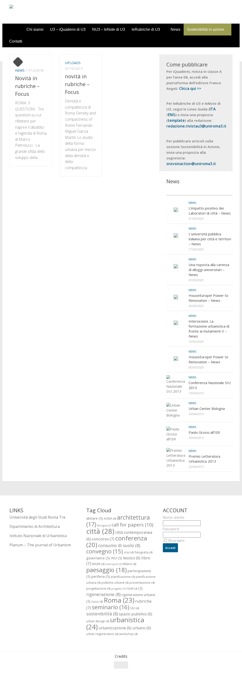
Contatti (15, 41)
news (20, 70)
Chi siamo (34, 29)
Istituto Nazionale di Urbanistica (38, 535)
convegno (104, 551)
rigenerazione (103, 594)
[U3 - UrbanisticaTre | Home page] (36, 12)
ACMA (110, 518)
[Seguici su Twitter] (212, 674)
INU (116, 558)
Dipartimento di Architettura (34, 526)
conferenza (116, 541)
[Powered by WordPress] (28, 678)
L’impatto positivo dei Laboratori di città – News (210, 210)
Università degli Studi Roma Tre (37, 517)
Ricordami (176, 540)
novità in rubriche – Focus (77, 84)
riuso (97, 601)
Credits (121, 656)
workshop (128, 634)
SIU (134, 608)
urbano (141, 628)
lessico (131, 558)
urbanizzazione (115, 628)
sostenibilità (102, 614)
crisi (129, 552)
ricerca (135, 588)
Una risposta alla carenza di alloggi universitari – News (209, 269)
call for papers (132, 524)
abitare (94, 518)
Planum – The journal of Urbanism (40, 545)
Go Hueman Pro (67, 678)
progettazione (98, 588)
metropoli (113, 564)
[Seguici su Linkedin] (229, 674)
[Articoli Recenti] (182, 190)
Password (171, 528)
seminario (110, 607)
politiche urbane (115, 582)
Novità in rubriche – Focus (27, 85)
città (100, 531)
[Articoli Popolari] (216, 190)
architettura (118, 520)
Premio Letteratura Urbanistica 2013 (204, 459)
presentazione (142, 582)
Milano (129, 564)
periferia (100, 576)
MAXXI (98, 564)
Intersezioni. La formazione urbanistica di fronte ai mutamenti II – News (209, 328)
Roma (119, 600)
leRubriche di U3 (146, 29)
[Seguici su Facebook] (203, 674)
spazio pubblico (135, 614)
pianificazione (123, 576)
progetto (118, 588)
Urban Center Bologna (207, 408)
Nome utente (173, 517)
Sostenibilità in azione (205, 29)
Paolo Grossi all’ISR (204, 432)
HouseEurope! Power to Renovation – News (208, 298)
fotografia (143, 552)
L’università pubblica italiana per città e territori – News (210, 239)
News (175, 29)
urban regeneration (102, 634)
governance (98, 558)
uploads (73, 63)
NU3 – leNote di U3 (108, 29)
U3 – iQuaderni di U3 (68, 29)
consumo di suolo (119, 545)
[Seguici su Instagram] (220, 674)
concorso (103, 539)
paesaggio (106, 570)
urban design (97, 621)
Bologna (104, 525)
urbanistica (115, 623)
